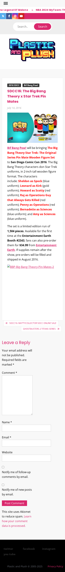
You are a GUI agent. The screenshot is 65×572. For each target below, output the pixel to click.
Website (7, 452)
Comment (9, 373)
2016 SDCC (14, 85)
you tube (9, 554)
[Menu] (5, 3)
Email (6, 437)
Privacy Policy (55, 566)
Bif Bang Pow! (31, 85)
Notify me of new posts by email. (17, 492)
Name (7, 422)
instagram (48, 548)
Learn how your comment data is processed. (16, 521)
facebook (29, 548)
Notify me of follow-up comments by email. (16, 474)
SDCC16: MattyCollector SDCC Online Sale (32, 323)
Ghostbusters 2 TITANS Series (39, 328)
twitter (8, 548)
